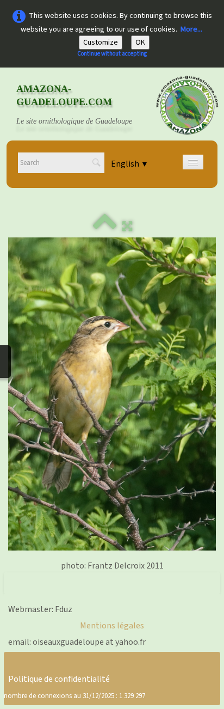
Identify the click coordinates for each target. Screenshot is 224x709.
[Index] (105, 227)
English (129, 164)
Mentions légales (112, 626)
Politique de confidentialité (59, 679)
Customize (100, 42)
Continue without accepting (112, 54)
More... (191, 29)
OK (140, 42)
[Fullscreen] (127, 227)
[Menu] (193, 162)
